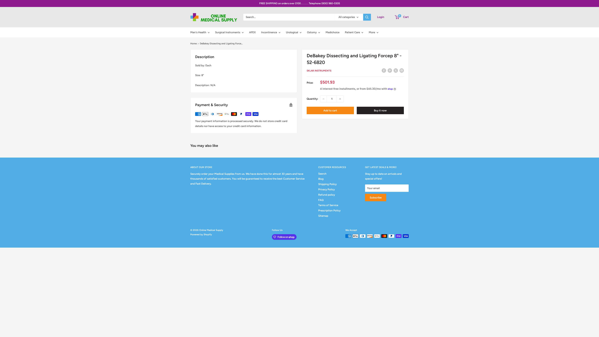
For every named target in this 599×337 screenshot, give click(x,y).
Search (322, 173)
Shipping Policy (327, 184)
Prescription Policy (329, 210)
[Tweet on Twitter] (396, 70)
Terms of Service (328, 205)
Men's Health (198, 32)
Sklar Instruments (319, 70)
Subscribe (376, 197)
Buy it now (380, 110)
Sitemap (323, 215)
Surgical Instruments (227, 32)
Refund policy (326, 194)
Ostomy (312, 32)
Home (193, 43)
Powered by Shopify (201, 234)
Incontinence (269, 32)
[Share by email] (401, 70)
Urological (292, 32)
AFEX (252, 32)
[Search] (367, 17)
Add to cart (330, 110)
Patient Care (352, 32)
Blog (321, 178)
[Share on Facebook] (384, 70)
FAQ (321, 200)
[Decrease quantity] (323, 99)
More (372, 32)
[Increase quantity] (340, 99)
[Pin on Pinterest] (390, 70)
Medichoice (332, 32)
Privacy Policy (326, 189)
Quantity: (312, 98)
